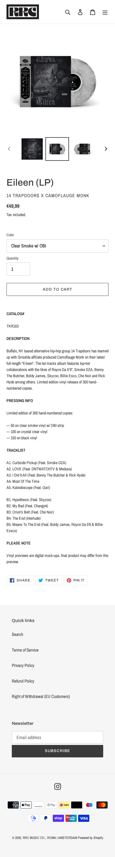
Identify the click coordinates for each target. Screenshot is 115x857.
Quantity (12, 258)
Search (17, 634)
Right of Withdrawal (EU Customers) (41, 696)
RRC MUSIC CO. (34, 837)
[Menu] (105, 12)
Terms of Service (25, 650)
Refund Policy (23, 681)
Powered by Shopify (90, 837)
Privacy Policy (23, 665)
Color (10, 234)
